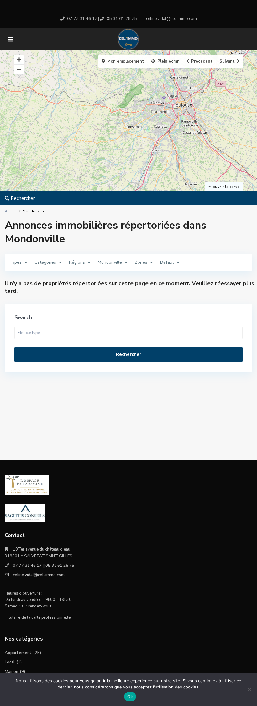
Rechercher (128, 354)
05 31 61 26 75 (122, 19)
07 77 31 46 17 (82, 19)
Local (10, 662)
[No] (249, 689)
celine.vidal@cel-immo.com (39, 575)
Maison (11, 671)
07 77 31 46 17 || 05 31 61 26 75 (43, 565)
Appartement (18, 653)
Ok (130, 696)
